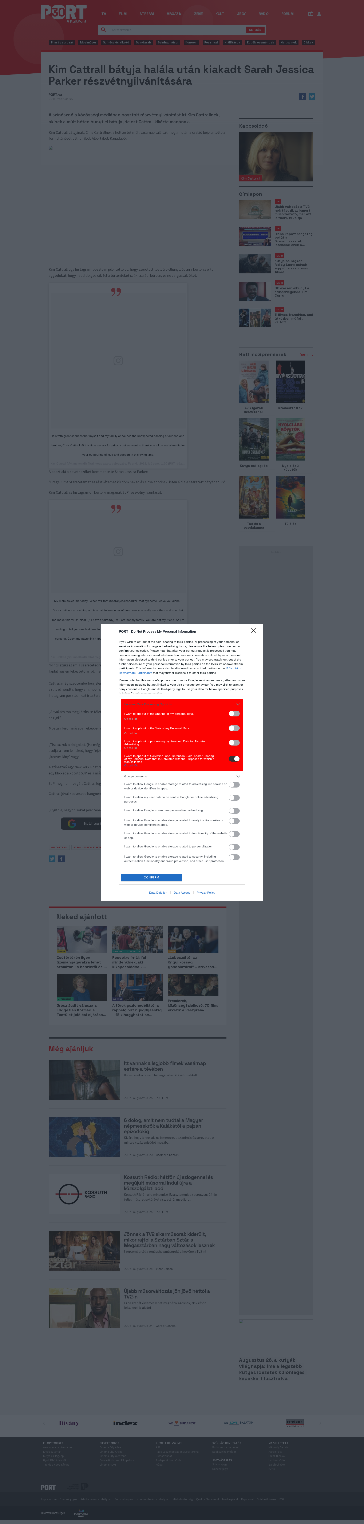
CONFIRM (151, 877)
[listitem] (182, 704)
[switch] (234, 713)
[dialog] (182, 762)
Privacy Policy (206, 892)
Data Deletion (158, 892)
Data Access (182, 892)
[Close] (255, 632)
